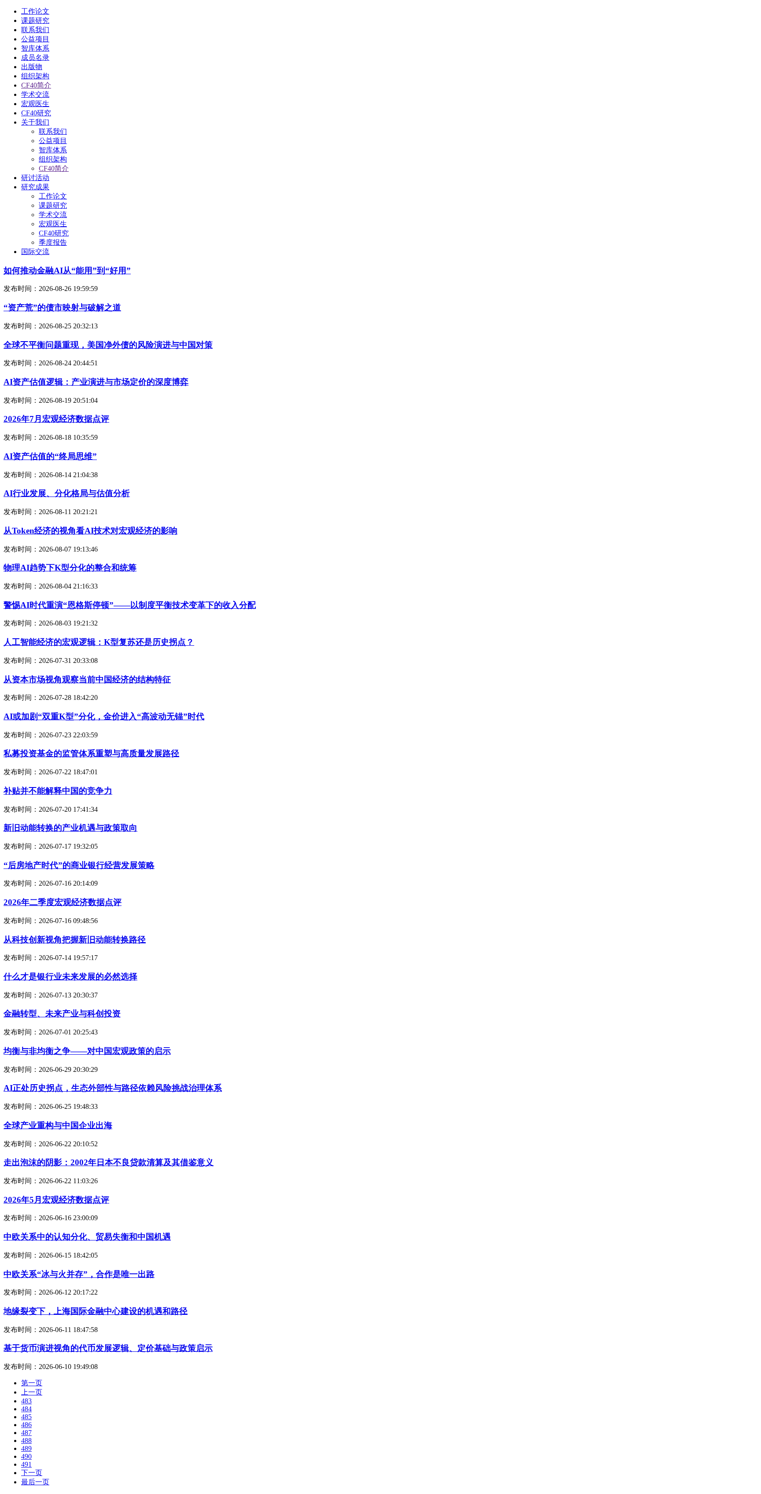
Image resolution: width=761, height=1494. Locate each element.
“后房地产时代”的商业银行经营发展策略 (79, 865)
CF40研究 (36, 113)
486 (26, 1424)
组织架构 (35, 76)
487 (26, 1432)
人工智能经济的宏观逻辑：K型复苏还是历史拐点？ (99, 642)
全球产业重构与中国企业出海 (58, 1125)
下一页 (31, 1472)
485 (26, 1416)
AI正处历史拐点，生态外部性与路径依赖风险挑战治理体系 (113, 1088)
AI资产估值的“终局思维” (50, 456)
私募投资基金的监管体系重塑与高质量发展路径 (91, 753)
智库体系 (35, 48)
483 (26, 1401)
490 (26, 1456)
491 (26, 1464)
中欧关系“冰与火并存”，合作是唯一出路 (79, 1274)
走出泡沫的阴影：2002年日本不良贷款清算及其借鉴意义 (109, 1162)
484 (26, 1409)
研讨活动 (35, 177)
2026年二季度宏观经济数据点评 (63, 902)
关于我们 (35, 122)
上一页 (31, 1392)
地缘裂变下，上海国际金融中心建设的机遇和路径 (96, 1311)
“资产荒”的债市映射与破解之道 (62, 307)
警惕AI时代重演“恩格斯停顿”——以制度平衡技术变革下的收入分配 (130, 605)
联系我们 (35, 29)
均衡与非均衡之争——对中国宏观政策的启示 (87, 1051)
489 (26, 1448)
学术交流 (35, 94)
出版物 (31, 66)
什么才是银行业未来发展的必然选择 (70, 976)
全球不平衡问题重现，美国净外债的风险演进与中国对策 (108, 345)
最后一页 (35, 1482)
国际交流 (35, 251)
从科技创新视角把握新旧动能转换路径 (75, 939)
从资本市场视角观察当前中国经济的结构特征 (87, 679)
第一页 (31, 1383)
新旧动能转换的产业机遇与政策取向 (70, 827)
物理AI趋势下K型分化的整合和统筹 (70, 567)
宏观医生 (35, 103)
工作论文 (35, 11)
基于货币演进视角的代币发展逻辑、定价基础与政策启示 (108, 1348)
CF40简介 (36, 85)
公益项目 (35, 39)
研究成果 (35, 187)
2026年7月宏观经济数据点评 (56, 418)
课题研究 (35, 20)
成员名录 (35, 57)
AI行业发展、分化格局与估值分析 (67, 493)
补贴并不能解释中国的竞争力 (58, 790)
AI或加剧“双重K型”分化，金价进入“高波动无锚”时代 (104, 716)
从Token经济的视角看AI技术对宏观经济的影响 (90, 530)
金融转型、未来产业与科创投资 (62, 1013)
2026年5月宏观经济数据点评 (56, 1199)
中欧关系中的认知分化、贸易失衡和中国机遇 (87, 1236)
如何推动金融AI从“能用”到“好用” (67, 270)
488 (26, 1440)
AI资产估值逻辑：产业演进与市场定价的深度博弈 (96, 381)
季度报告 (53, 242)
